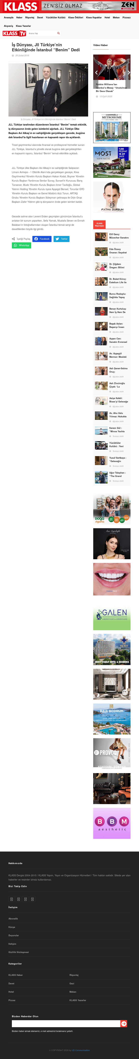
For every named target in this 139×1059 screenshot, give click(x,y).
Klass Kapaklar (94, 17)
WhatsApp (24, 245)
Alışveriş (8, 25)
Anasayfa (8, 17)
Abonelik (13, 918)
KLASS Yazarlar (78, 1000)
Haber (19, 17)
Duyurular (13, 935)
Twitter (64, 238)
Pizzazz (127, 17)
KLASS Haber (15, 975)
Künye (11, 927)
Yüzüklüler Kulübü (55, 17)
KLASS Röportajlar (99, 224)
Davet (40, 17)
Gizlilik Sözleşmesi (18, 952)
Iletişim (12, 943)
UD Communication (81, 1050)
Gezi (72, 983)
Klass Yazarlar (23, 25)
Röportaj (29, 17)
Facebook (44, 238)
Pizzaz (11, 1000)
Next (128, 72)
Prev (95, 72)
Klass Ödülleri (75, 17)
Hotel (107, 17)
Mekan (116, 17)
